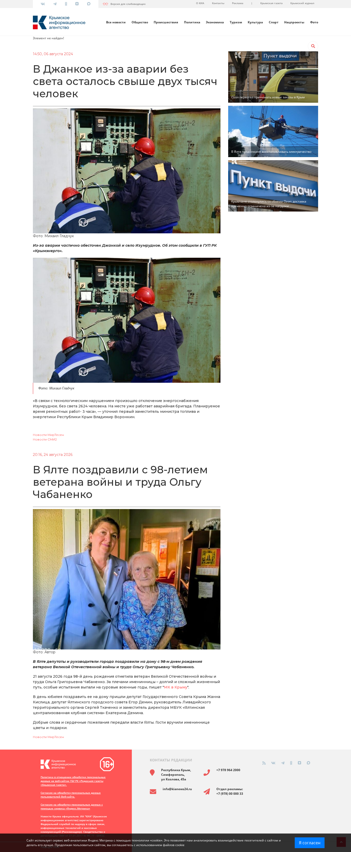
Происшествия (166, 22)
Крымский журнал (302, 3)
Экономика (215, 22)
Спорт (274, 22)
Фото (314, 22)
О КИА (200, 3)
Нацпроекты (294, 22)
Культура (255, 22)
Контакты (218, 3)
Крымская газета (271, 3)
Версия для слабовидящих (128, 4)
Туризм (236, 22)
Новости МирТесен (48, 435)
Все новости (116, 22)
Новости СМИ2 (45, 439)
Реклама (237, 3)
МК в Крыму (175, 687)
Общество (140, 22)
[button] (313, 46)
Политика (192, 22)
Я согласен (309, 843)
